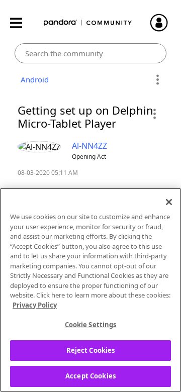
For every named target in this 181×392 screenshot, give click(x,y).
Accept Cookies (90, 375)
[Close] (169, 202)
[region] (90, 290)
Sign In (163, 23)
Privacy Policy (35, 305)
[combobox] (91, 53)
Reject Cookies (90, 350)
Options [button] (157, 79)
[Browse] (21, 23)
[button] (154, 113)
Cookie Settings (91, 324)
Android (33, 79)
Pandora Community (88, 23)
